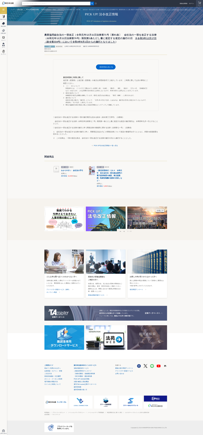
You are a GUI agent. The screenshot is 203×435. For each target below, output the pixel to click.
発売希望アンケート (136, 289)
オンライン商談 (52, 292)
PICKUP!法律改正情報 (32, 9)
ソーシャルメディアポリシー (76, 412)
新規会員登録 (183, 3)
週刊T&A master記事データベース (85, 384)
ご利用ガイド (48, 365)
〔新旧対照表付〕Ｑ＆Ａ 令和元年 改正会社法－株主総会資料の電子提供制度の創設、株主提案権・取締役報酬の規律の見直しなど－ (109, 175)
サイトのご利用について (52, 384)
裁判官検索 (77, 387)
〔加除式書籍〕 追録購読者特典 (84, 373)
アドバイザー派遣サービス (124, 371)
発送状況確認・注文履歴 (52, 376)
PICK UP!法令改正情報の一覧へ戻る (106, 145)
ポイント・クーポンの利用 (53, 379)
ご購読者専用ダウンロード (83, 371)
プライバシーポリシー (58, 412)
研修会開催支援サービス (96, 295)
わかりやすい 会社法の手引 (72, 170)
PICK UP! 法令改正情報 (81, 379)
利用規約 (46, 412)
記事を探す (20, 9)
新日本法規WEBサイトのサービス (85, 365)
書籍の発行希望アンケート (124, 368)
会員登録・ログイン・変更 (53, 371)
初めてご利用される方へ (52, 368)
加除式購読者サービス (81, 368)
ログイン (191, 3)
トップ (12, 9)
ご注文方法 (48, 373)
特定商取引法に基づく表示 (114, 412)
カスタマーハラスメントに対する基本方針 (137, 412)
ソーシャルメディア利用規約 (96, 412)
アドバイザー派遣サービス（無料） (58, 289)
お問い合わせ (119, 373)
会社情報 (46, 414)
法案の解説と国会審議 (81, 381)
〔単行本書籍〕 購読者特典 (83, 376)
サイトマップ (56, 414)
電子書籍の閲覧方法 (51, 381)
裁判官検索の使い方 (80, 389)
